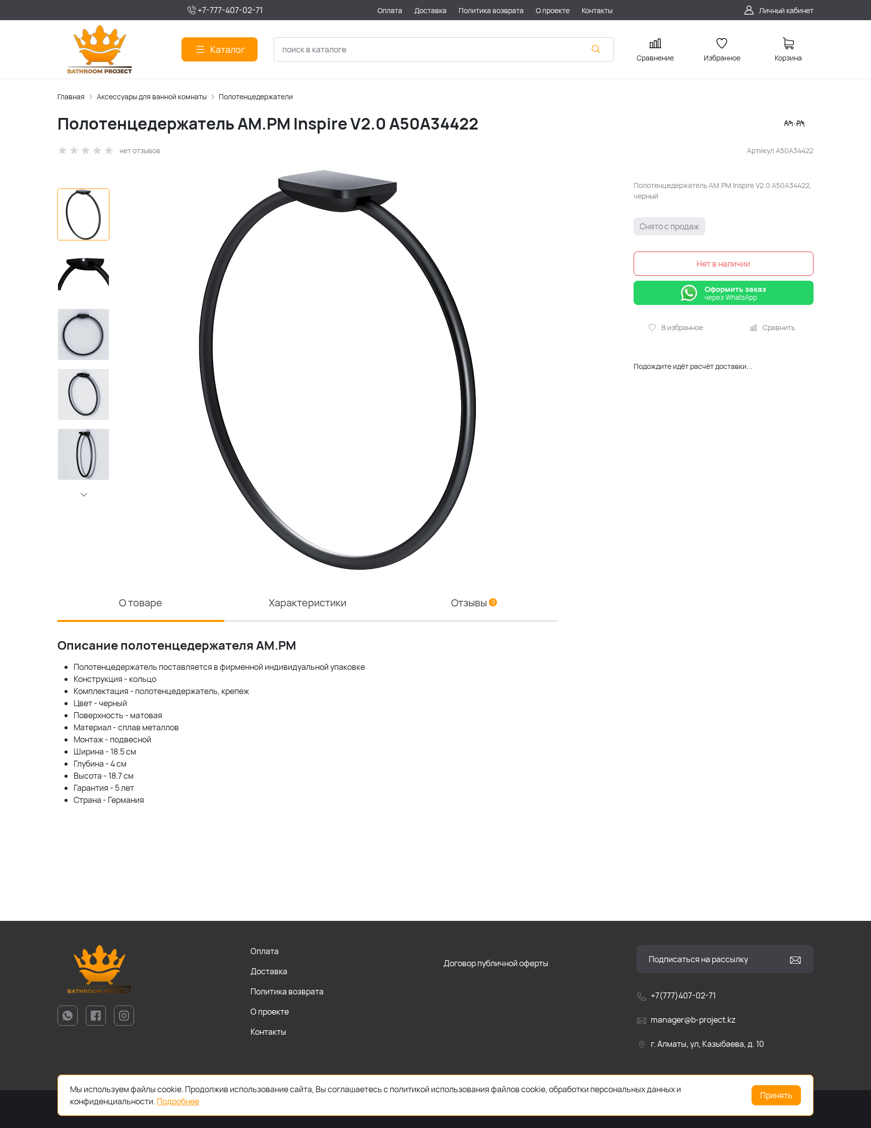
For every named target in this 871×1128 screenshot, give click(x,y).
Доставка (269, 971)
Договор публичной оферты (496, 963)
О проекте (270, 1011)
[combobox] (444, 49)
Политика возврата (287, 991)
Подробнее (178, 1101)
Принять (776, 1095)
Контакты (268, 1031)
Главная (71, 96)
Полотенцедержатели (256, 96)
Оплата (265, 951)
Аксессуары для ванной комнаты (152, 96)
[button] (83, 494)
